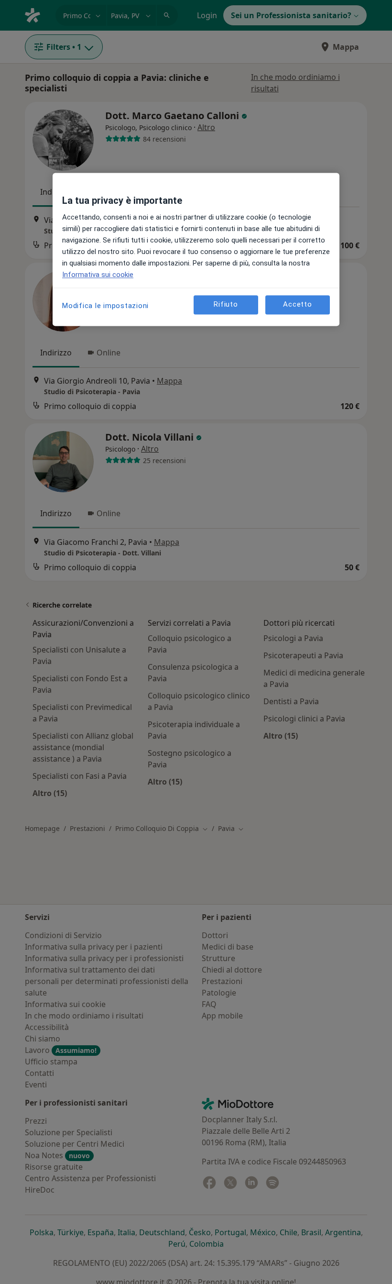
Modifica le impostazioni (105, 305)
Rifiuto (226, 304)
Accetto (297, 304)
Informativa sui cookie (97, 274)
